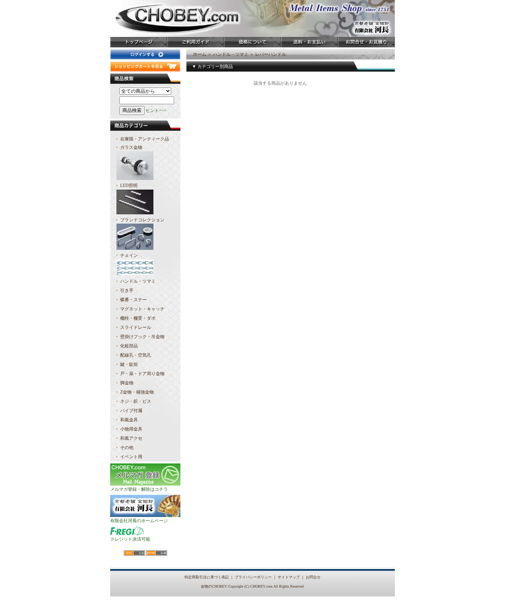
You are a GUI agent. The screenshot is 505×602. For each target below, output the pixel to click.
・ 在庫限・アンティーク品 (142, 139)
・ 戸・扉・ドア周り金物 (140, 373)
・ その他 (124, 447)
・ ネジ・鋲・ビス (133, 401)
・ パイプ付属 (128, 410)
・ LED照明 (126, 185)
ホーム (199, 54)
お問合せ (313, 577)
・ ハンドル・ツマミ (135, 281)
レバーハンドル (270, 54)
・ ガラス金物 (128, 147)
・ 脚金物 (124, 382)
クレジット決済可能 (130, 539)
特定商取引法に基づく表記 (206, 577)
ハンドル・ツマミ (230, 54)
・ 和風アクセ (128, 438)
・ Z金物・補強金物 (134, 392)
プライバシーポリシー (253, 577)
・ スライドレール (133, 327)
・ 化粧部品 (126, 345)
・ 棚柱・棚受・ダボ (135, 318)
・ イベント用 (128, 456)
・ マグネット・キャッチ (140, 309)
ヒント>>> (156, 110)
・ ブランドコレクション (140, 219)
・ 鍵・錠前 (126, 364)
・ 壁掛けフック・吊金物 (140, 336)
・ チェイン (126, 255)
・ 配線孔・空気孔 (133, 355)
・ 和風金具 (126, 419)
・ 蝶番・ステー (131, 299)
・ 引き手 (124, 290)
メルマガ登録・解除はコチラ (139, 489)
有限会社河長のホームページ (139, 520)
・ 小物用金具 (128, 429)
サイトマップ (289, 577)
